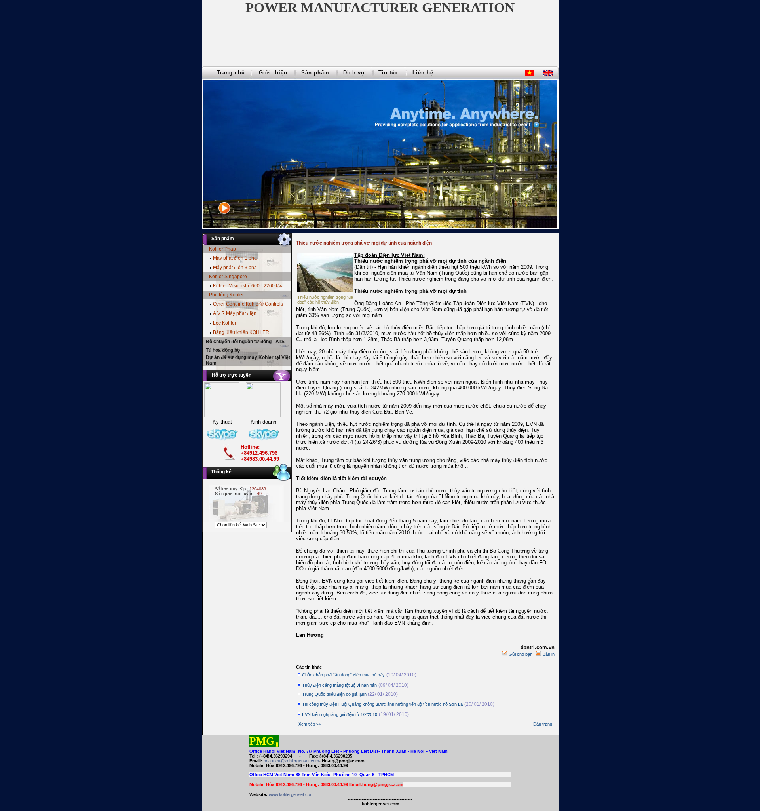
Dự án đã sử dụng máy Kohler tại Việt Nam (248, 360)
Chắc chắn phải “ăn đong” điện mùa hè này (343, 674)
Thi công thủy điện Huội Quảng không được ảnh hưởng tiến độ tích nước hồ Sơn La (382, 704)
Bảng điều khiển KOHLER (241, 332)
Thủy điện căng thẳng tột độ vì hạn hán (339, 685)
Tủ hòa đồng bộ (223, 350)
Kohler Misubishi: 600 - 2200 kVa (248, 286)
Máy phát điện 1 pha (235, 258)
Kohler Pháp (222, 249)
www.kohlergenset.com (291, 794)
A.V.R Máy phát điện (234, 313)
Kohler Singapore (228, 276)
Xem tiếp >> (309, 724)
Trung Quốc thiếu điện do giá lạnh (335, 694)
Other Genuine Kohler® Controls (248, 304)
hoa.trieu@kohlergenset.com (291, 760)
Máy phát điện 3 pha (235, 267)
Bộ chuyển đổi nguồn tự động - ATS (245, 341)
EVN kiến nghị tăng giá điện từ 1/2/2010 (339, 714)
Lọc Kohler (224, 323)
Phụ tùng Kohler (226, 295)
